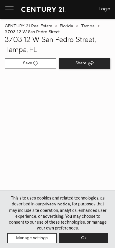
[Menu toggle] (9, 9)
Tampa (88, 26)
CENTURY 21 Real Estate (28, 26)
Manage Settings (32, 238)
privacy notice (56, 204)
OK (83, 238)
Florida (66, 26)
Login (104, 9)
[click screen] (57, 133)
